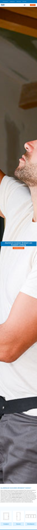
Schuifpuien (30, 524)
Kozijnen (6, 524)
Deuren (18, 524)
